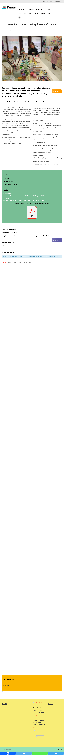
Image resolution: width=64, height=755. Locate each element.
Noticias (43, 13)
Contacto (49, 13)
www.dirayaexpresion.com (10, 682)
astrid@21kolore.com (38, 715)
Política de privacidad (47, 1)
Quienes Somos (22, 9)
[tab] (4, 262)
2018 (9, 262)
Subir (59, 749)
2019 (4, 262)
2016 (20, 262)
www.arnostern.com (9, 685)
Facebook (3, 1)
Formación (31, 9)
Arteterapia (39, 9)
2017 (15, 262)
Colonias (36, 13)
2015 (25, 262)
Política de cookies (57, 1)
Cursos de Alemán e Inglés (25, 13)
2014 (30, 262)
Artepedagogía (47, 9)
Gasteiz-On (36, 728)
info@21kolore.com (8, 252)
